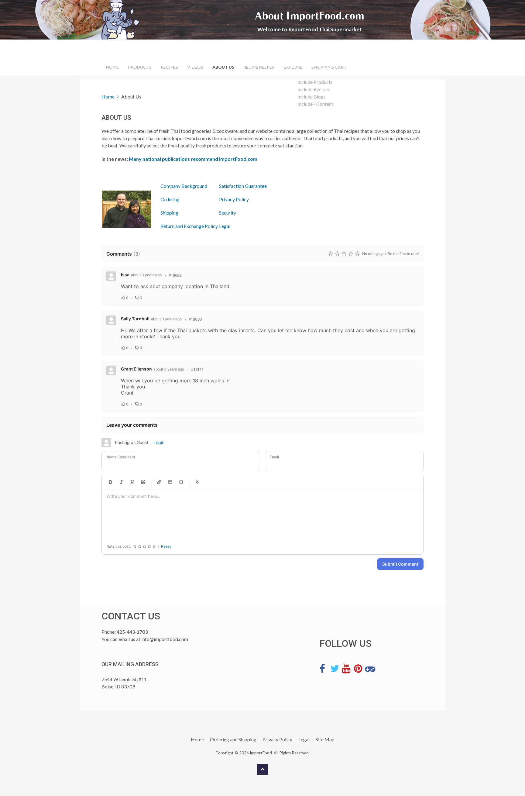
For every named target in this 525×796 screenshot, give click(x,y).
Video (181, 482)
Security (227, 212)
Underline (132, 482)
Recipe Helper (259, 67)
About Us (223, 67)
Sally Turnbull (135, 318)
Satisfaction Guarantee (243, 186)
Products (140, 67)
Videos (195, 67)
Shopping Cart (329, 67)
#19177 (197, 369)
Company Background (183, 186)
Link (159, 482)
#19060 (195, 319)
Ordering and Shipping (233, 739)
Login (158, 442)
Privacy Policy (234, 199)
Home (112, 67)
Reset (166, 546)
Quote (143, 482)
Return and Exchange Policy (189, 226)
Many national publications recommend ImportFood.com (193, 159)
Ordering (170, 199)
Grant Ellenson (136, 368)
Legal (224, 226)
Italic (121, 482)
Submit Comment (400, 564)
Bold (110, 482)
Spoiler (197, 482)
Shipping (169, 212)
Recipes (169, 67)
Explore (293, 67)
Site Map (325, 739)
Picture (170, 482)
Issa (125, 274)
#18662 (175, 275)
